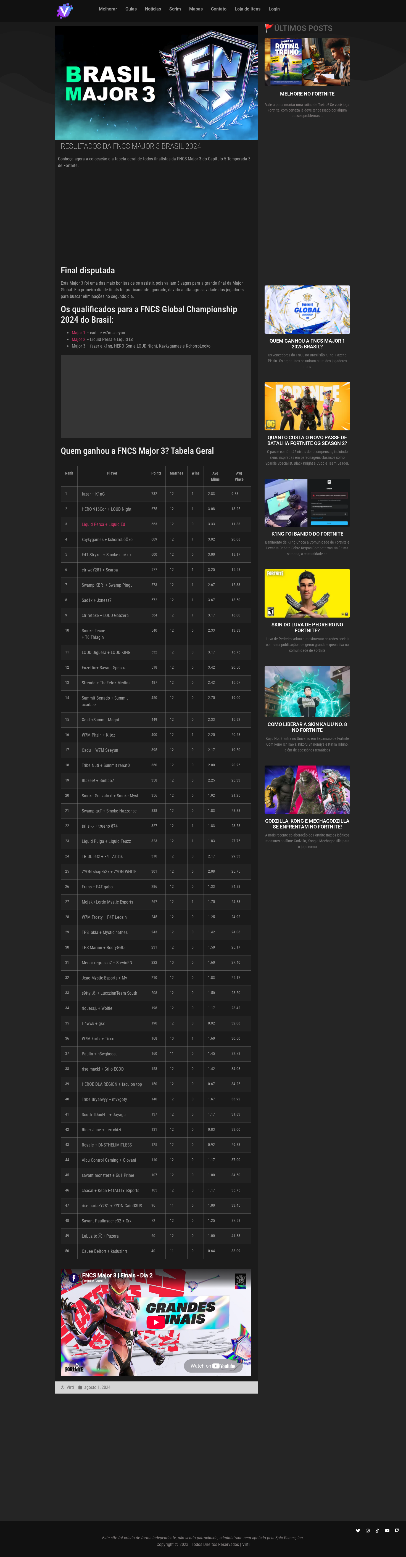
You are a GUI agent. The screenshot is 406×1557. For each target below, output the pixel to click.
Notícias (153, 9)
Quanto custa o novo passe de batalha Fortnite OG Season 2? (307, 440)
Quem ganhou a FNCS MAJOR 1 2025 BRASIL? (307, 344)
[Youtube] (387, 1530)
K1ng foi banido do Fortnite (307, 534)
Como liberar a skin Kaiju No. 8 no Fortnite (307, 727)
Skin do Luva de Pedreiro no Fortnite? (307, 628)
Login (274, 9)
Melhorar (108, 9)
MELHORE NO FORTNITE (307, 94)
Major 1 (78, 332)
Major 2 (78, 339)
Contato (218, 9)
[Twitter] (358, 1530)
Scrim (175, 9)
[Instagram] (367, 1530)
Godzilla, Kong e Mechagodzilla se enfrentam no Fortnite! (307, 824)
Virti (246, 1544)
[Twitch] (396, 1530)
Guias (131, 9)
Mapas (196, 9)
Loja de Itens (247, 9)
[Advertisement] (156, 214)
